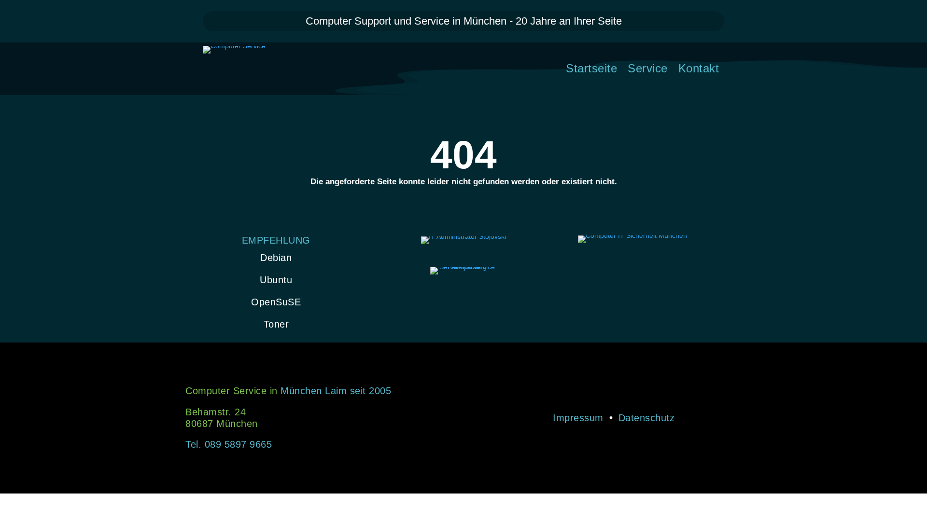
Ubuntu (276, 279)
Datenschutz (646, 417)
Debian (276, 257)
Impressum (578, 417)
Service (648, 70)
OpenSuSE (276, 302)
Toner (276, 324)
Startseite (591, 70)
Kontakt (698, 70)
